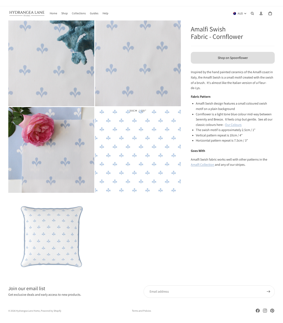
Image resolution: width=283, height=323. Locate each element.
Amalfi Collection (202, 164)
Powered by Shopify (51, 310)
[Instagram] (264, 310)
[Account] (261, 13)
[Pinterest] (272, 310)
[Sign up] (268, 291)
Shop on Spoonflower (233, 58)
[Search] (252, 13)
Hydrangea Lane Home (28, 310)
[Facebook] (257, 310)
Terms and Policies (141, 310)
